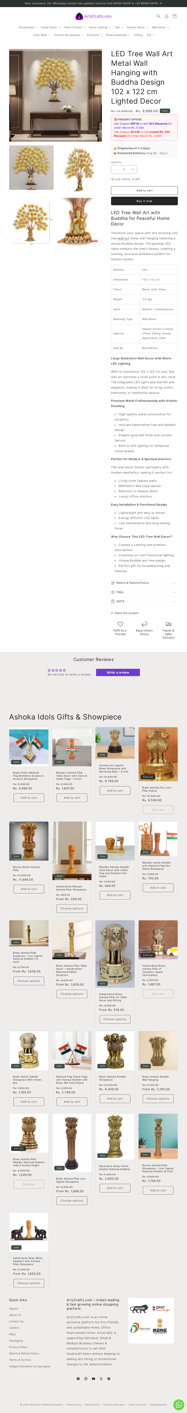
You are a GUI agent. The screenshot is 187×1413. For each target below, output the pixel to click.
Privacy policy (74, 1404)
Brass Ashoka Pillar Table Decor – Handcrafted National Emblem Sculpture (71, 970)
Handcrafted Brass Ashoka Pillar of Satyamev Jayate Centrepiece (153, 970)
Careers (14, 1327)
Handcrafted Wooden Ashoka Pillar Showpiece (71, 888)
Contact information (114, 1404)
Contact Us (16, 1321)
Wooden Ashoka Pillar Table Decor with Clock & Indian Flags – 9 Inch (71, 775)
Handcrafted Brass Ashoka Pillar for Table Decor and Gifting (113, 997)
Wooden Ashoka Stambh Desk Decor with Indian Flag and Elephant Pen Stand (114, 872)
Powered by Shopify (52, 1404)
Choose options (71, 908)
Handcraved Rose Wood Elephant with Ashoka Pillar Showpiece (27, 1261)
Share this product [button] (127, 613)
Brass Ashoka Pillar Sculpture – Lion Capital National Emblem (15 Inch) (27, 957)
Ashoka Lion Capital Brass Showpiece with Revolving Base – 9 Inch (114, 768)
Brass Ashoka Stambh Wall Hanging (155, 1078)
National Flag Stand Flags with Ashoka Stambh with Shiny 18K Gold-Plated (72, 1079)
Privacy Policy (18, 1347)
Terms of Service (20, 1359)
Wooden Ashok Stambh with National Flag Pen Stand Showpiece (156, 865)
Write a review (118, 672)
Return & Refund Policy (24, 1353)
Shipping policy (158, 1404)
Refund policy (92, 1404)
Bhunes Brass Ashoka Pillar (26, 869)
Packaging (16, 1340)
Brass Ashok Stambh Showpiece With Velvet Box (27, 1079)
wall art (123, 238)
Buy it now (144, 201)
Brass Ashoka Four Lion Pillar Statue (156, 789)
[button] (27, 27)
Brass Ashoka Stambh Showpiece (112, 1078)
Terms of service (137, 1404)
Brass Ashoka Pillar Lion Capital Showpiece (70, 1180)
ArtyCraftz (35, 1404)
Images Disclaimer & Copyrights (29, 1366)
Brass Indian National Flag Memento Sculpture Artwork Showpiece (28, 775)
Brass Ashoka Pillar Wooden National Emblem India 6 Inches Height (28, 1162)
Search (13, 1308)
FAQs (12, 1334)
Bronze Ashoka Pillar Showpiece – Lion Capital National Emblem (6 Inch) (157, 1168)
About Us (15, 1314)
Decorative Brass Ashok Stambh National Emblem (114, 1168)
